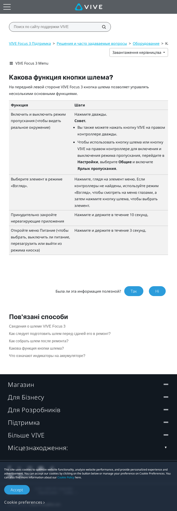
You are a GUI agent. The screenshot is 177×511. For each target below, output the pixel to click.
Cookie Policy (65, 477)
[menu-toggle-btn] (7, 7)
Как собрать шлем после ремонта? (38, 341)
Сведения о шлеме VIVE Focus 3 (37, 326)
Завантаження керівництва (137, 52)
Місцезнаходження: (38, 447)
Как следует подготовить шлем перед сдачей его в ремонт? (60, 334)
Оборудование (146, 43)
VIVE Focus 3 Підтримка (30, 43)
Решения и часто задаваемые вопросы (92, 43)
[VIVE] (88, 6)
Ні (157, 291)
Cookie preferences (23, 502)
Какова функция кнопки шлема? (36, 348)
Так (134, 291)
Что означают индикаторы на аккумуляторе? (47, 356)
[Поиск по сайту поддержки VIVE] (101, 26)
